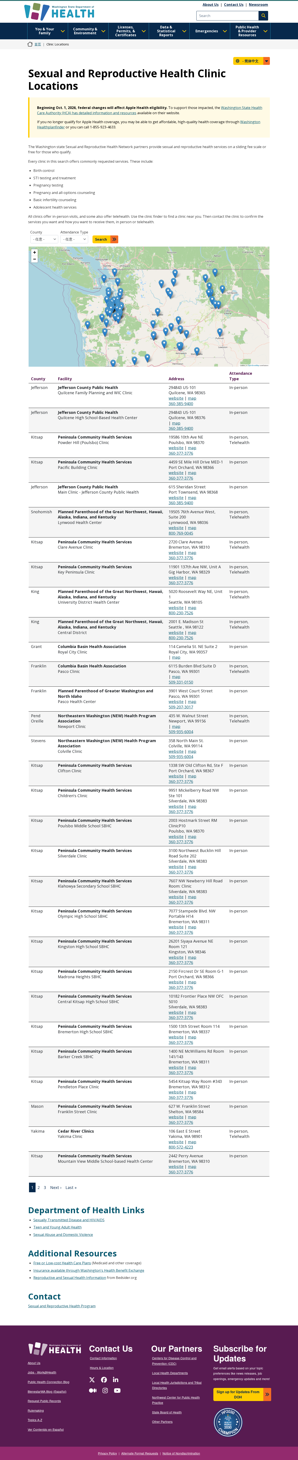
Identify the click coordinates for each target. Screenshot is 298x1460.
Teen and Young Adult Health (57, 1227)
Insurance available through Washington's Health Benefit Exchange (88, 1270)
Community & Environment (85, 31)
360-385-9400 (181, 403)
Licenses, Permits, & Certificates (125, 31)
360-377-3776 (181, 453)
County (36, 232)
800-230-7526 (181, 612)
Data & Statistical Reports (166, 31)
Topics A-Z (35, 1420)
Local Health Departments (170, 1373)
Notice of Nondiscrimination (181, 1453)
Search (101, 239)
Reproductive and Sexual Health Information (69, 1277)
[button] (107, 300)
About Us (211, 4)
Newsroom (258, 4)
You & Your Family (44, 31)
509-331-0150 (181, 682)
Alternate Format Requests (139, 1453)
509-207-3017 (181, 707)
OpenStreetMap (253, 365)
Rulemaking (36, 1410)
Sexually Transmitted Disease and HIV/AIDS (68, 1220)
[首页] (63, 12)
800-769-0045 (181, 533)
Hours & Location (102, 1367)
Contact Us (233, 4)
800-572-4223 (181, 1147)
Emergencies (206, 31)
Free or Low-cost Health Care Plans (62, 1263)
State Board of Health (167, 1412)
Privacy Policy (107, 1453)
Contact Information (103, 1358)
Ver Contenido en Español (46, 1429)
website (176, 398)
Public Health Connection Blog (48, 1382)
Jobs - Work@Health (42, 1372)
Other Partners (162, 1421)
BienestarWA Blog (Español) (47, 1391)
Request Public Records (44, 1401)
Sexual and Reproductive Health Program (62, 1306)
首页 (37, 44)
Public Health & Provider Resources (247, 31)
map (192, 398)
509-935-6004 (181, 731)
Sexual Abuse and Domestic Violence (63, 1234)
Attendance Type (74, 232)
